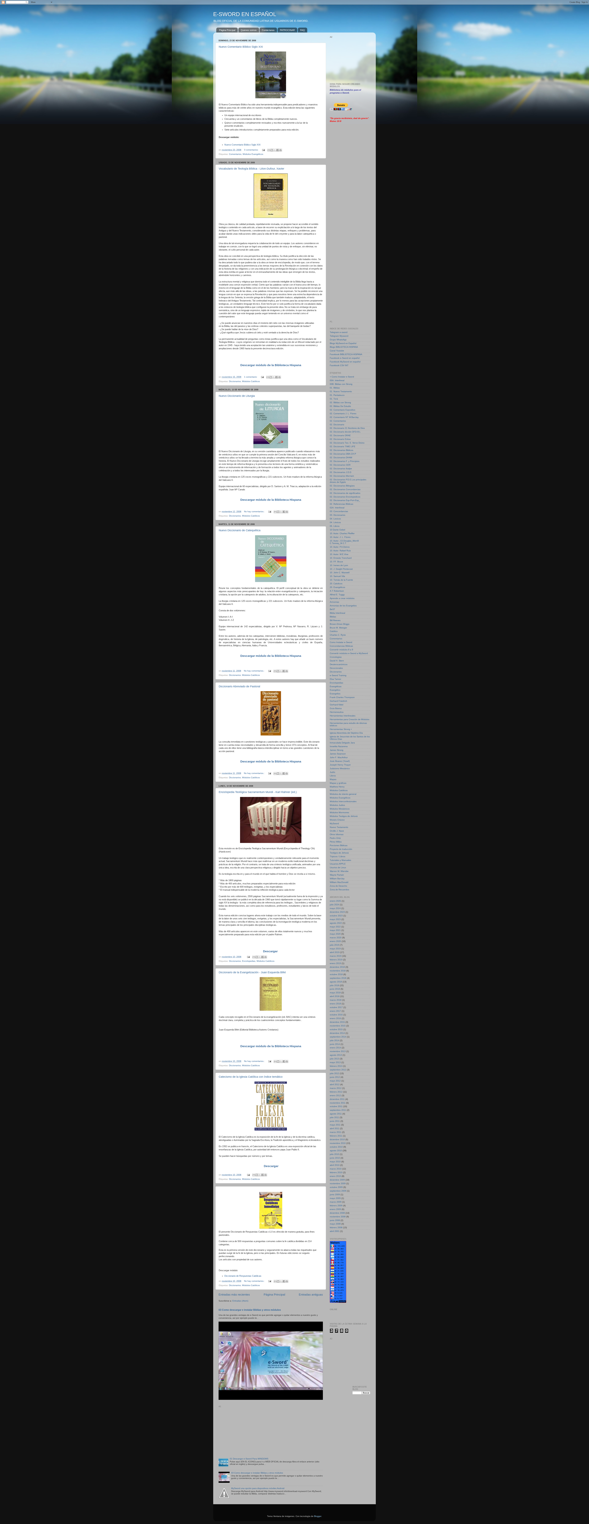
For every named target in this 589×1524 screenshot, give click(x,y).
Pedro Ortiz (335, 838)
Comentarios (235, 154)
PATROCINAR (287, 30)
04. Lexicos (335, 519)
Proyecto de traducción (341, 849)
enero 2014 (335, 1048)
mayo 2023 (335, 919)
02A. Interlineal (337, 508)
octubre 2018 (336, 974)
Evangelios (335, 694)
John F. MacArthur (339, 757)
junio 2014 (335, 1044)
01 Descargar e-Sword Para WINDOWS (249, 1459)
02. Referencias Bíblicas (341, 504)
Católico (334, 631)
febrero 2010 (336, 1172)
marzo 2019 (335, 956)
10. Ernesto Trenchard (341, 558)
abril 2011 (334, 1128)
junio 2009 (335, 1194)
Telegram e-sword (338, 332)
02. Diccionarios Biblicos (341, 450)
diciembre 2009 (337, 1180)
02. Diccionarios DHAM (341, 457)
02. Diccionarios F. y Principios (344, 461)
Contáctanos (268, 30)
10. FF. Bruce (336, 562)
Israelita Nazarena (339, 746)
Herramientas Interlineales (342, 716)
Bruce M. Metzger (338, 628)
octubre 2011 (336, 1106)
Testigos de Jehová (339, 853)
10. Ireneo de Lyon (339, 565)
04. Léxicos (335, 522)
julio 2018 (334, 985)
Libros (333, 776)
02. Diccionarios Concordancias (345, 489)
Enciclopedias (248, 961)
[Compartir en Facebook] (277, 150)
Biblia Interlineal (337, 613)
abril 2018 (334, 996)
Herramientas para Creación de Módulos (349, 719)
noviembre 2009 (338, 1183)
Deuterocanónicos (338, 664)
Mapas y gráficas (338, 783)
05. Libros (334, 526)
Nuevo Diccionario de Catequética (239, 530)
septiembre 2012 (338, 1070)
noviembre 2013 (338, 1051)
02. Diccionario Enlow (340, 439)
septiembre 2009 (338, 1191)
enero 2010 (335, 1176)
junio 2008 (335, 1220)
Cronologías (336, 657)
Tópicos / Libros (337, 856)
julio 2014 (334, 1040)
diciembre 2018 (337, 967)
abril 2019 (334, 952)
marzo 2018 (335, 1000)
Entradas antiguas (311, 1294)
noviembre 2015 (338, 1026)
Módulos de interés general (343, 794)
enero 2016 (335, 1018)
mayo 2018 (335, 993)
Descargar (270, 951)
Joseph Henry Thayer (340, 765)
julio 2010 (334, 1154)
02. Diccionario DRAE (340, 435)
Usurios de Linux (338, 867)
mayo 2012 (335, 1081)
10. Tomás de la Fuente (341, 580)
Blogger (317, 1516)
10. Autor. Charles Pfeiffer (342, 533)
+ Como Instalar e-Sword (342, 377)
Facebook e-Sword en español (345, 358)
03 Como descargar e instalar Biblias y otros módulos (250, 1310)
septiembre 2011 (338, 1110)
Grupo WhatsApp (338, 340)
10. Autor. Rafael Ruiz (340, 550)
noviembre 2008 (338, 1217)
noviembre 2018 (338, 971)
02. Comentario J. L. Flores (343, 413)
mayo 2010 (335, 1161)
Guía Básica (336, 708)
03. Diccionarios (337, 515)
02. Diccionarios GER (340, 465)
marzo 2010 (335, 1169)
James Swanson (338, 754)
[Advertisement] (271, 1430)
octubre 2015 (336, 1029)
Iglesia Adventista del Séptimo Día (346, 733)
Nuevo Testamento (339, 827)
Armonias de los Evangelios (343, 606)
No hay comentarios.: (254, 511)
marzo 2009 (335, 1202)
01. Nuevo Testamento (341, 391)
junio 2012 (335, 1077)
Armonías (334, 602)
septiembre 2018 (338, 978)
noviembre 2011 (337, 1103)
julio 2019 (334, 945)
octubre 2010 (336, 1147)
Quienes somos (249, 30)
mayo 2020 (335, 934)
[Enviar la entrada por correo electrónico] (263, 150)
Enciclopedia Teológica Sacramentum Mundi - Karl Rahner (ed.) (258, 792)
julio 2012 (334, 1073)
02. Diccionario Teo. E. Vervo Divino (347, 443)
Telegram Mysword (339, 336)
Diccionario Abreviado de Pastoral (239, 686)
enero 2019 (335, 963)
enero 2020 (335, 941)
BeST (332, 609)
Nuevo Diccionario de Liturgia (237, 395)
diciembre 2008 (337, 1213)
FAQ (302, 30)
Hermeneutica (336, 712)
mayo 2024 (335, 908)
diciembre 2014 (337, 1033)
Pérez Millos (336, 842)
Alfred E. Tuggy (337, 595)
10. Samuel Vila (337, 576)
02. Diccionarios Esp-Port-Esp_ (345, 500)
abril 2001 (334, 1231)
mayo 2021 (335, 930)
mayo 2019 (335, 949)
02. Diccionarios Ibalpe (341, 468)
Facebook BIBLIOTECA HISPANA (346, 354)
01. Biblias (335, 388)
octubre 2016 (336, 1015)
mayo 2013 (335, 1062)
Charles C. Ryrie (338, 635)
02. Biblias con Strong (340, 402)
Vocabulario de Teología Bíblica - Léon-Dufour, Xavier (251, 168)
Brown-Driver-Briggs (339, 624)
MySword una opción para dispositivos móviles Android (257, 1488)
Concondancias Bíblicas (341, 646)
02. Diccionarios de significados (345, 493)
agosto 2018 (336, 982)
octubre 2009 (336, 1187)
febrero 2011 (336, 1136)
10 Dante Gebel (337, 530)
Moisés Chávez (337, 820)
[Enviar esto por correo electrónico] (268, 150)
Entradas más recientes (234, 1294)
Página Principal (227, 30)
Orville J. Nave (337, 831)
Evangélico (335, 690)
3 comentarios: (251, 150)
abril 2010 (334, 1165)
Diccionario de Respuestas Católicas (242, 1276)
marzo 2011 (335, 1132)
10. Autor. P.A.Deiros (340, 547)
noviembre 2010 (338, 1143)
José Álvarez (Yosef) (340, 761)
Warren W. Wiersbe (339, 871)
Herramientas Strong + (341, 729)
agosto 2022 (336, 923)
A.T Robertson (337, 591)
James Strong (336, 750)
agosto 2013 (336, 1055)
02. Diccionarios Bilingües (342, 486)
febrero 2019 (336, 960)
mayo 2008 (335, 1224)
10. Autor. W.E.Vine (339, 554)
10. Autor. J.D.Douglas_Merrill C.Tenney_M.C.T (344, 542)
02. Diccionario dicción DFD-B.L (345, 432)
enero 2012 (335, 1095)
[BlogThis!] (271, 150)
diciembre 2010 (337, 1139)
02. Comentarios (338, 421)
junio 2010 (335, 1158)
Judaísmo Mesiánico (340, 768)
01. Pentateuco (337, 395)
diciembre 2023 (337, 912)
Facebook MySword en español (345, 362)
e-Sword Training (338, 675)
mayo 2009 (335, 1198)
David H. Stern (337, 661)
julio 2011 (334, 1117)
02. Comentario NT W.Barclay (344, 417)
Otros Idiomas (336, 834)
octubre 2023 (336, 916)
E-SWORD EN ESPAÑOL (244, 14)
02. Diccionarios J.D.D (340, 472)
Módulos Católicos (251, 381)
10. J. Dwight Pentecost (341, 569)
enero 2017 (335, 1011)
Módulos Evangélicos (253, 154)
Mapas (333, 779)
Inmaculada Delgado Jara (342, 743)
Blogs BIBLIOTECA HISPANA (344, 347)
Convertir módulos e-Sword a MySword (349, 653)
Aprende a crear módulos (342, 598)
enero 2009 (335, 1209)
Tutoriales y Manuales (340, 860)
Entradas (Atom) (240, 1301)
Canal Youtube (337, 351)
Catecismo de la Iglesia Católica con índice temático (251, 1076)
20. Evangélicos (337, 587)
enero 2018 (335, 1004)
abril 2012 (334, 1084)
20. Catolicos (336, 583)
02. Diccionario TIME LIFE (342, 446)
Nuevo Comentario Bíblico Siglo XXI (241, 46)
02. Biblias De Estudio (340, 406)
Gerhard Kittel (336, 705)
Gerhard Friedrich (338, 701)
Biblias (333, 617)
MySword (334, 823)
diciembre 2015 (337, 1022)
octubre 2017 (336, 1007)
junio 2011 (335, 1121)
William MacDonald (339, 882)
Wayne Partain (337, 875)
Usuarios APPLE (338, 864)
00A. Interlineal (337, 380)
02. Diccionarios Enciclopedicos (345, 497)
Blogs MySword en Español (343, 343)
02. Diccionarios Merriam (342, 476)
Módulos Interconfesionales (343, 801)
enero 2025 (335, 901)
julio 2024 (334, 905)
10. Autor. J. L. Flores (340, 537)
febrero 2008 (336, 1227)
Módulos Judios (337, 805)
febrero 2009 (336, 1205)
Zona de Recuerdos (339, 889)
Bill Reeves (335, 620)
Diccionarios (235, 381)
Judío (332, 772)
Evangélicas (335, 686)
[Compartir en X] (274, 150)
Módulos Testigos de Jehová (344, 816)
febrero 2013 (336, 1066)
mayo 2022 (335, 927)
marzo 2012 (335, 1088)
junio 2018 (335, 989)
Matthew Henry (337, 787)
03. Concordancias (339, 511)
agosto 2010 (336, 1150)
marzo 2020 (335, 937)
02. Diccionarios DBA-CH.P (343, 454)
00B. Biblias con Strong (341, 384)
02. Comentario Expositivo (342, 410)
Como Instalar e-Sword (341, 642)
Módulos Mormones (339, 812)
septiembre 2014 (338, 1037)
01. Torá (334, 399)
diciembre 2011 (337, 1099)
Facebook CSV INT (339, 365)
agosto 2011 (336, 1114)
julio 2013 (334, 1059)
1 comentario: (251, 377)
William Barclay (337, 878)
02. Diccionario (337, 424)
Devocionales (336, 668)
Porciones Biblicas (338, 845)
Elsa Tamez (335, 679)
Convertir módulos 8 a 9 (341, 650)
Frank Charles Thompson (342, 697)
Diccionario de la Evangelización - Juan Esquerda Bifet (252, 972)
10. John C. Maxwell (339, 572)
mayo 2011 (335, 1125)
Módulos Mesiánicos (340, 809)
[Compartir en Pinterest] (280, 150)
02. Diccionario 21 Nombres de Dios (347, 428)
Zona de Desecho (338, 886)
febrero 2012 (336, 1092)
